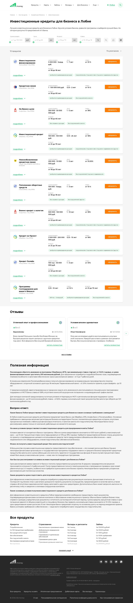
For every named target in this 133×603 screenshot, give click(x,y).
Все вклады (87, 591)
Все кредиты (15, 591)
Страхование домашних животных (51, 542)
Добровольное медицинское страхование (49, 531)
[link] (101, 561)
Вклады (68, 5)
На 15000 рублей (102, 541)
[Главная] (16, 5)
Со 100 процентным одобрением (21, 530)
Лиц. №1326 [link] (30, 111)
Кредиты (34, 5)
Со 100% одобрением (104, 535)
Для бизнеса (82, 5)
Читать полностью (54, 345)
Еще (95, 5)
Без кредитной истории (18, 533)
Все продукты (23, 15)
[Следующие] (126, 333)
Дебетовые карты (72, 591)
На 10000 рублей (102, 530)
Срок (35, 36)
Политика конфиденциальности (83, 598)
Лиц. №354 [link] (31, 65)
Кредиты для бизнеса (38, 15)
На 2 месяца (71, 530)
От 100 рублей (101, 538)
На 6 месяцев (72, 541)
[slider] (20, 42)
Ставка (82, 36)
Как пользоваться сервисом (111, 598)
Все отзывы (66, 354)
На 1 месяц (71, 527)
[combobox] (114, 51)
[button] (111, 5)
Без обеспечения (16, 535)
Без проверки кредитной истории (22, 541)
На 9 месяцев (72, 544)
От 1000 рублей (101, 533)
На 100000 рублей (103, 527)
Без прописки (15, 544)
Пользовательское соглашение (54, 598)
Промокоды (100, 591)
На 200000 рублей (103, 544)
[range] (20, 40)
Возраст (59, 36)
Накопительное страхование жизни (51, 527)
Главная (12, 15)
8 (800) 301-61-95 (71, 577)
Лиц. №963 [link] (31, 88)
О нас (35, 598)
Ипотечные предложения (51, 591)
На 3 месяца (71, 533)
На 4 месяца (71, 535)
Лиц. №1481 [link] (29, 136)
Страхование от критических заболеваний (49, 536)
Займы (57, 5)
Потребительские (16, 527)
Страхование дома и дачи (48, 539)
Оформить (112, 61)
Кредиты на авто (30, 591)
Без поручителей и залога (19, 538)
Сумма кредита (14, 36)
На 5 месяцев (72, 538)
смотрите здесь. (55, 574)
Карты (46, 5)
